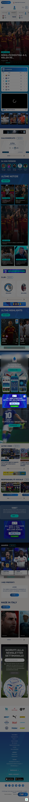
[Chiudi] (24, 396)
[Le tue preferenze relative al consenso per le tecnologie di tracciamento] (26, 799)
